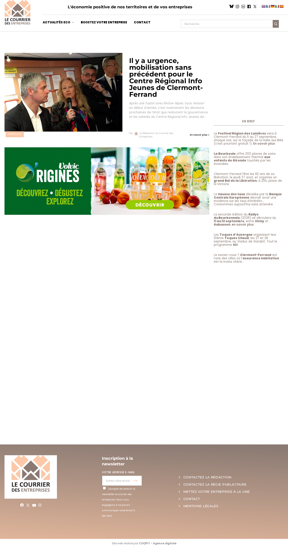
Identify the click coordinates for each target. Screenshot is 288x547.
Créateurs (15, 134)
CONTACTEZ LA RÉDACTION (207, 477)
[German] (272, 6)
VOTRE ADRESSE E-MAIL (118, 472)
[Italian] (277, 6)
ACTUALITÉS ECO (56, 22)
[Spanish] (281, 6)
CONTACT (142, 22)
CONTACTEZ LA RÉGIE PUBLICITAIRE (215, 484)
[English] (263, 6)
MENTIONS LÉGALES (200, 506)
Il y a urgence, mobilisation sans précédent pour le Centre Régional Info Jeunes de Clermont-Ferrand (166, 77)
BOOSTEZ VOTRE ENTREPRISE (104, 22)
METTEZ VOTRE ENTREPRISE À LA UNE (216, 492)
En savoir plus (264, 143)
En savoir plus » (199, 135)
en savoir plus (243, 224)
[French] (268, 6)
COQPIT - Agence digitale (157, 543)
